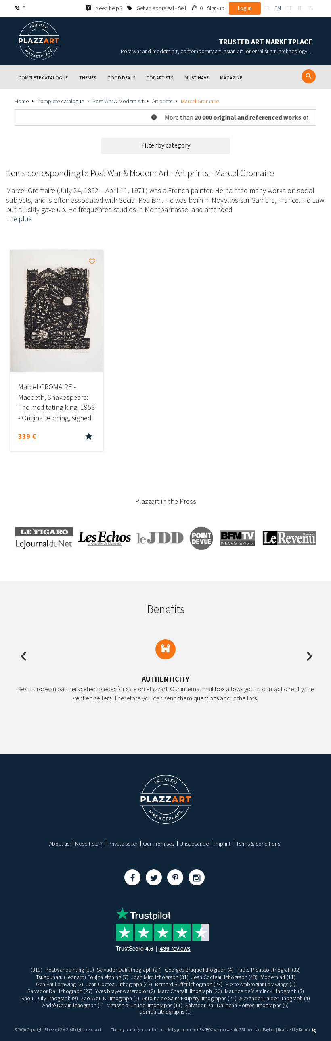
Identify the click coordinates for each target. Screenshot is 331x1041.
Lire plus (19, 218)
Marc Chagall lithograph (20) (190, 991)
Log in (245, 8)
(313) (36, 969)
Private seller (122, 843)
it (300, 8)
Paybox (269, 1029)
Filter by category (165, 145)
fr (266, 8)
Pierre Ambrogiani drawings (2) (260, 984)
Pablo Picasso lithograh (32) (269, 969)
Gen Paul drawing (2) (59, 984)
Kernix (305, 1029)
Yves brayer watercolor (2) (125, 991)
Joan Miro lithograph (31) (160, 977)
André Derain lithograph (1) (73, 1005)
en (277, 8)
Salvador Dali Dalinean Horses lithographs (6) (237, 1005)
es (310, 8)
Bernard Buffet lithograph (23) (188, 984)
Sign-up (215, 8)
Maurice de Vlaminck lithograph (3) (264, 991)
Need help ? (89, 843)
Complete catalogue (60, 101)
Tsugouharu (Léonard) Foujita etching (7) (82, 977)
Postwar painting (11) (69, 969)
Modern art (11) (277, 977)
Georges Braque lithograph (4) (199, 969)
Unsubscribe (194, 843)
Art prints (162, 101)
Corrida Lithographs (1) (165, 1011)
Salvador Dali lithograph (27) (129, 969)
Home (22, 101)
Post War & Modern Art (118, 101)
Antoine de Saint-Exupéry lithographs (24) (189, 998)
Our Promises (158, 843)
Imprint (222, 843)
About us (59, 843)
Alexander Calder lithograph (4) (274, 998)
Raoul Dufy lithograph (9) (49, 998)
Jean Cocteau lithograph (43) (224, 977)
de (289, 8)
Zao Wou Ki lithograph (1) (110, 998)
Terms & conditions (258, 843)
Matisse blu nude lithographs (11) (144, 1005)
